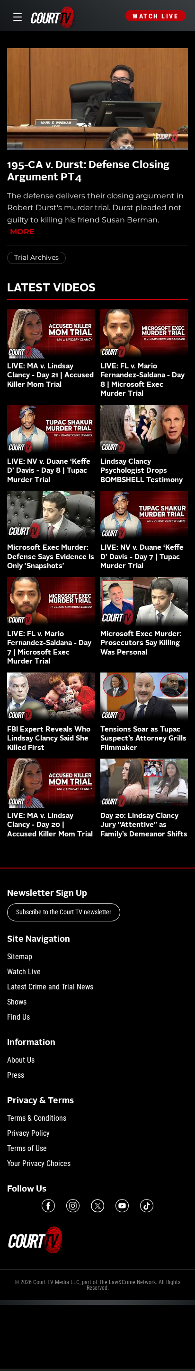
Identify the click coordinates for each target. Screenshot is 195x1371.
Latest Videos (51, 288)
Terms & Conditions (36, 1118)
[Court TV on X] (97, 1205)
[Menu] (16, 15)
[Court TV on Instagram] (73, 1205)
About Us (21, 1060)
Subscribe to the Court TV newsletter (63, 912)
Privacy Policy (28, 1133)
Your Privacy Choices (39, 1163)
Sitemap (19, 956)
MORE (22, 231)
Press (15, 1075)
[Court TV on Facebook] (48, 1205)
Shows (17, 1001)
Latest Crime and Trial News (50, 986)
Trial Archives (36, 257)
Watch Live (155, 16)
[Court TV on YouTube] (122, 1205)
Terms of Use (27, 1148)
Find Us (18, 1017)
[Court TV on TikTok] (146, 1205)
